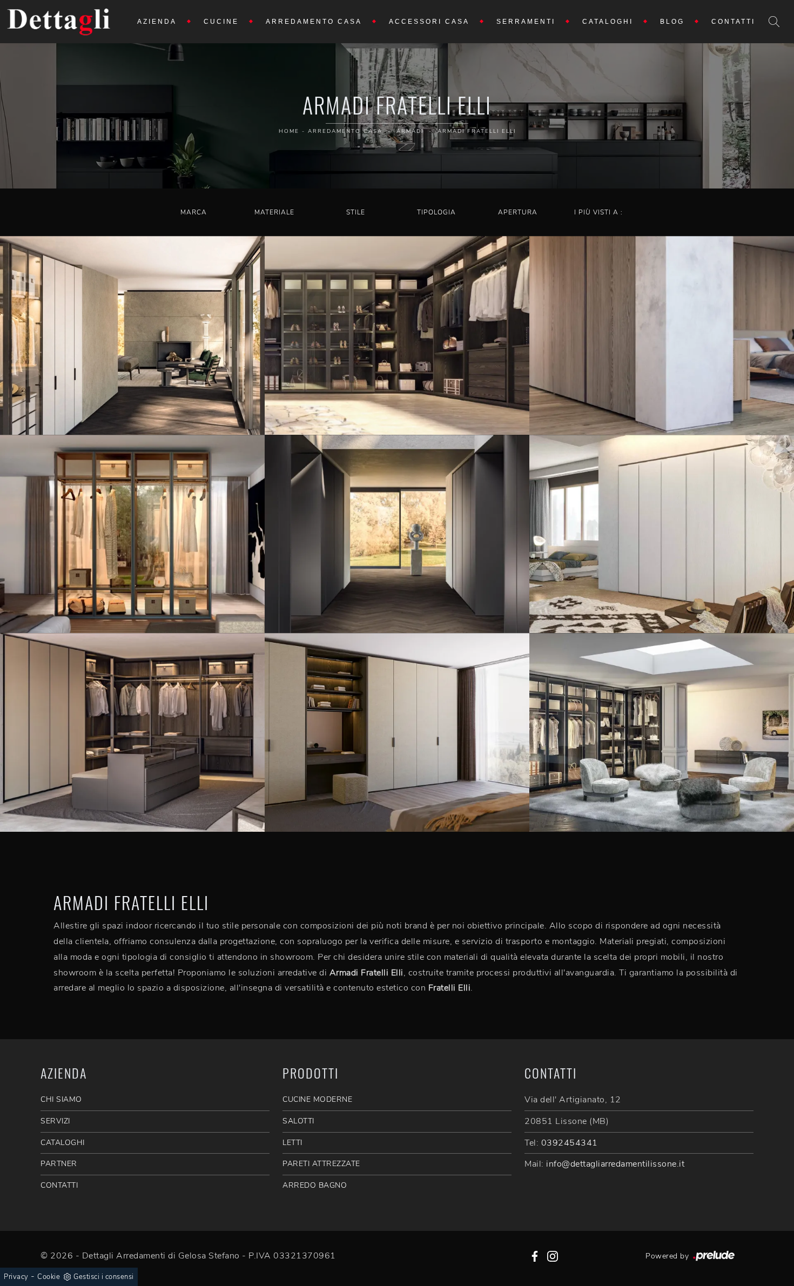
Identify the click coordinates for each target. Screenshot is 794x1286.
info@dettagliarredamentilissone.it (615, 1164)
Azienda (157, 21)
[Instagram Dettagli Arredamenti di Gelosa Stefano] (552, 1255)
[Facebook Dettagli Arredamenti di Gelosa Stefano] (534, 1255)
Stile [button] (355, 212)
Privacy (16, 1277)
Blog (672, 21)
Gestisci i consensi (103, 1277)
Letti (292, 1142)
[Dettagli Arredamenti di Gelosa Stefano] (58, 21)
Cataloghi (607, 21)
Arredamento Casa (314, 21)
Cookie (48, 1277)
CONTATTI (59, 1185)
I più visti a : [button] (598, 212)
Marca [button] (193, 212)
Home (289, 131)
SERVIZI (55, 1121)
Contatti (733, 21)
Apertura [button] (517, 212)
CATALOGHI (63, 1142)
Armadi (409, 131)
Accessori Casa (429, 21)
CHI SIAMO (61, 1099)
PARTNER (59, 1164)
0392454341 (569, 1143)
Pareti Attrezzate (321, 1164)
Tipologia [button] (436, 212)
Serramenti (525, 21)
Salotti (298, 1121)
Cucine (221, 21)
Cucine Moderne (317, 1099)
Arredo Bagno (314, 1185)
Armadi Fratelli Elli (477, 131)
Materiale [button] (274, 212)
